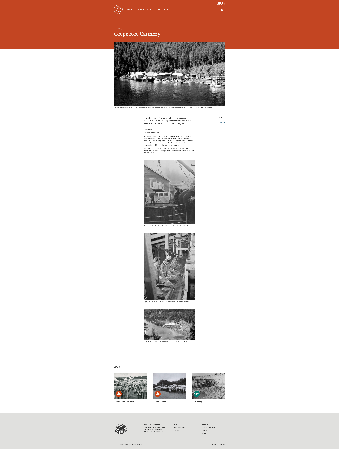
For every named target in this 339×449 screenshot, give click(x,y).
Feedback (222, 444)
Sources (204, 430)
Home (116, 29)
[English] (222, 9)
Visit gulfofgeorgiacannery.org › (155, 438)
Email (220, 125)
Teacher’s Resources (208, 427)
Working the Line (145, 9)
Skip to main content (9, 2)
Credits (176, 430)
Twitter (221, 121)
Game (166, 9)
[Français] (224, 9)
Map (158, 9)
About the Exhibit (179, 427)
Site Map (213, 444)
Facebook (222, 123)
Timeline (129, 9)
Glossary (204, 433)
